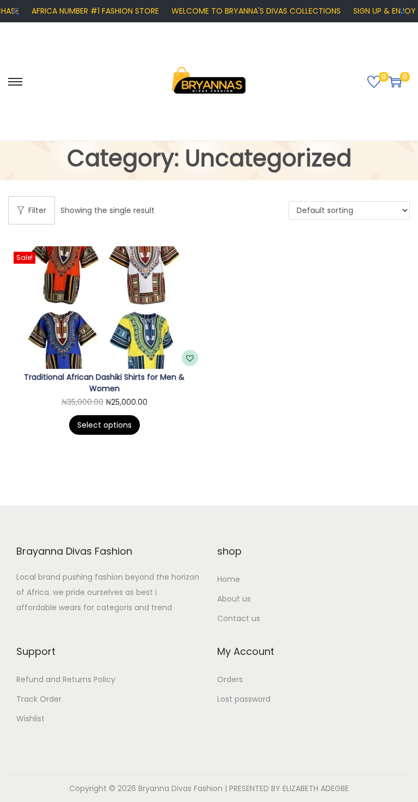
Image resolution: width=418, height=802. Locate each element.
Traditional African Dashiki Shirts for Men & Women (104, 383)
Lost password (244, 699)
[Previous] (17, 11)
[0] (373, 81)
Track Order (39, 699)
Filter (37, 210)
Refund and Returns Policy (65, 679)
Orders (230, 679)
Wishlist (30, 718)
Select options (104, 425)
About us (234, 598)
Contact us (238, 618)
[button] (190, 358)
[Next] (401, 11)
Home (228, 579)
